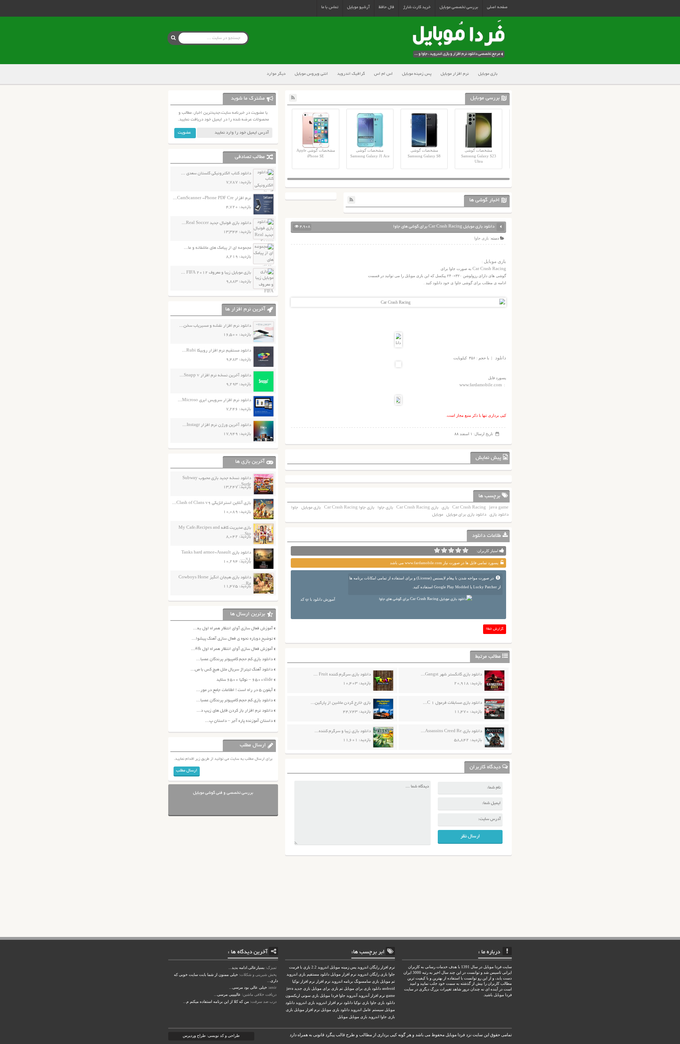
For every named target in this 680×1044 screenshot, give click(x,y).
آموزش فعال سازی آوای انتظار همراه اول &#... (232, 649)
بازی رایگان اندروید (372, 974)
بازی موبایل (488, 74)
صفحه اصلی (497, 7)
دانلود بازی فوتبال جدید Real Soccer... (216, 223)
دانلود (500, 357)
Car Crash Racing (489, 268)
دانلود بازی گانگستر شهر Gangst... (451, 674)
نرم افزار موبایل (455, 74)
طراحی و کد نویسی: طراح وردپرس (211, 1035)
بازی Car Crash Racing (417, 507)
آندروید (351, 996)
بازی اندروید (305, 1003)
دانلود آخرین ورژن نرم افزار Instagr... (216, 425)
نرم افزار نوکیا (303, 981)
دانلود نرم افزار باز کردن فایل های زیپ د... (235, 710)
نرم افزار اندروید (329, 1003)
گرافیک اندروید (351, 74)
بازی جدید (302, 988)
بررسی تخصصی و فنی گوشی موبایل (223, 793)
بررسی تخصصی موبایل (459, 7)
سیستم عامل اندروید (367, 1010)
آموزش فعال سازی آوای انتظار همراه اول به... (233, 628)
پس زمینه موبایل (416, 74)
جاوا (294, 507)
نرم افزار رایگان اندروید (376, 967)
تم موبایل (387, 981)
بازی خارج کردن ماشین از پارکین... (341, 703)
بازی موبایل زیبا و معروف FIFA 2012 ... (216, 272)
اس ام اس (383, 74)
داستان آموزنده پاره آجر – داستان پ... (239, 721)
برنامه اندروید (342, 981)
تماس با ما (329, 7)
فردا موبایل (329, 996)
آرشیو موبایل (358, 7)
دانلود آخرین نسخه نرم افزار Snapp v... (215, 375)
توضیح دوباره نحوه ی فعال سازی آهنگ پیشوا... (232, 638)
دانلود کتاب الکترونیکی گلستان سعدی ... (216, 173)
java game (499, 507)
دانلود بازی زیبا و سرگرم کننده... (342, 731)
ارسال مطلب (186, 770)
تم (341, 988)
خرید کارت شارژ (417, 7)
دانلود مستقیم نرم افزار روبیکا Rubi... (216, 350)
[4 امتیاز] (444, 550)
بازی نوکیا (361, 1003)
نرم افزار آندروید (371, 996)
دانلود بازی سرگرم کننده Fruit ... (342, 674)
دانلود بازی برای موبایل (466, 514)
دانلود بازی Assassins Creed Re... (451, 731)
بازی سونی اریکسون (302, 996)
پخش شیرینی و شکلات (258, 974)
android (388, 988)
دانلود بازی (499, 514)
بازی (445, 507)
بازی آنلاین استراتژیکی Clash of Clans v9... (211, 503)
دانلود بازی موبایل (335, 1010)
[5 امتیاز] (437, 550)
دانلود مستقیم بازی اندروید (308, 974)
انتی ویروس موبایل (311, 74)
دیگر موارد (276, 74)
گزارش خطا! (495, 629)
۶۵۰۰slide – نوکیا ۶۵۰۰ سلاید (244, 680)
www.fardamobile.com (480, 384)
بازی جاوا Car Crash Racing (349, 507)
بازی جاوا (481, 238)
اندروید (373, 1017)
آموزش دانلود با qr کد (317, 599)
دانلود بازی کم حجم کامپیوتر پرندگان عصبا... (234, 659)
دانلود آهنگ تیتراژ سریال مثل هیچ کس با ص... (232, 669)
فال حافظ (386, 7)
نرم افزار (323, 981)
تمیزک (272, 967)
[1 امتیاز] (465, 550)
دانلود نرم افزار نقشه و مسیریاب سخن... (215, 326)
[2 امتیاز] (458, 550)
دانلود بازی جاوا (382, 1003)
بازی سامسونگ (366, 981)
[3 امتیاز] (451, 550)
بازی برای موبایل (324, 988)
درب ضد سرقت (264, 1001)
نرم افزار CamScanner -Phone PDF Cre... (212, 198)
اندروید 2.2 (320, 967)
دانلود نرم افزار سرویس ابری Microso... (214, 400)
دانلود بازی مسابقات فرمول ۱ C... (452, 703)
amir (273, 987)
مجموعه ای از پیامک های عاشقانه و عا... (217, 248)
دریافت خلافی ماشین (260, 994)
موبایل (437, 514)
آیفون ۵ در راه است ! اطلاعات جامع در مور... (234, 690)
